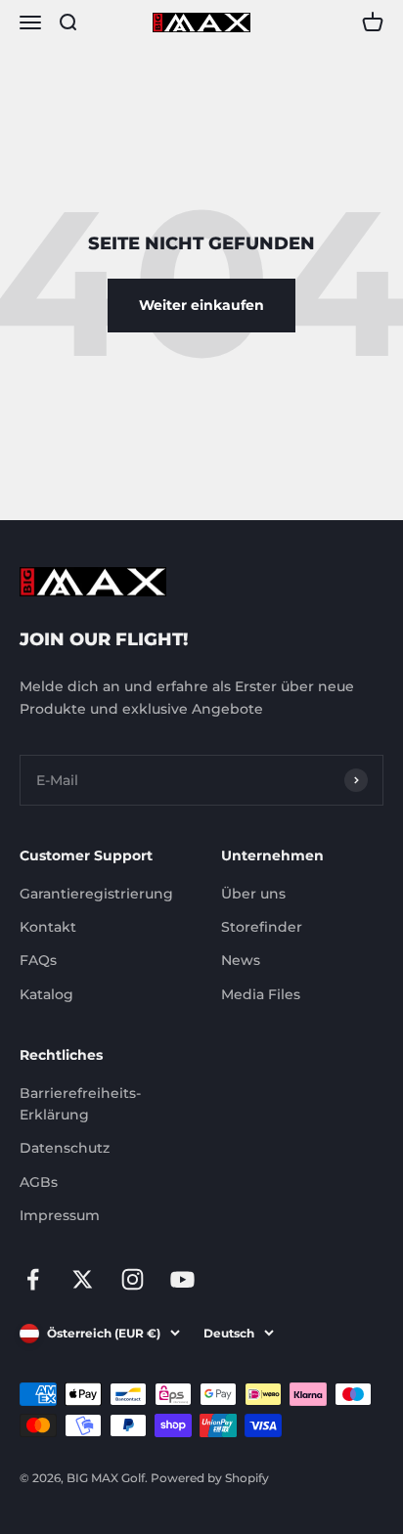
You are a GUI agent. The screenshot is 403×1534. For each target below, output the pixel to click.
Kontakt (48, 927)
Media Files (260, 994)
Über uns (253, 893)
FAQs (38, 960)
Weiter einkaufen (201, 305)
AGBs (39, 1182)
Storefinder (261, 927)
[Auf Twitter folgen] (82, 1279)
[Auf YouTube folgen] (182, 1279)
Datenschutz (65, 1148)
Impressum (60, 1215)
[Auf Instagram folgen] (132, 1279)
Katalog (46, 994)
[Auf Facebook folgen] (33, 1279)
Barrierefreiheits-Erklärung (80, 1103)
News (240, 960)
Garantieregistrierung (96, 893)
